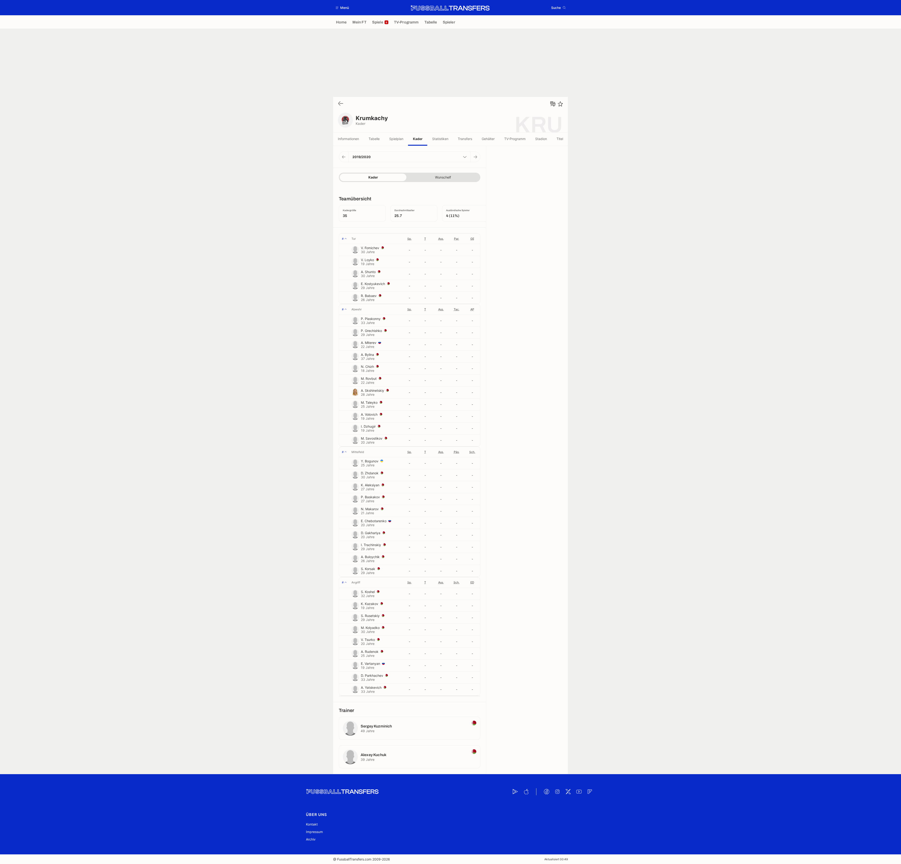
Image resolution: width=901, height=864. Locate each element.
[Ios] (526, 791)
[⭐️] (560, 104)
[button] (342, 7)
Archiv (311, 839)
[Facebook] (546, 791)
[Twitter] (568, 791)
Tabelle (374, 139)
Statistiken (440, 139)
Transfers (465, 139)
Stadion (541, 139)
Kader (418, 139)
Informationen (348, 139)
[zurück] (341, 104)
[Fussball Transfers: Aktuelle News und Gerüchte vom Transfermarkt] (450, 8)
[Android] (515, 791)
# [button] (343, 238)
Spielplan (396, 139)
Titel (560, 139)
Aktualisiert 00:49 (556, 859)
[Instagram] (557, 791)
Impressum (314, 832)
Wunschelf (443, 177)
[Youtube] (578, 791)
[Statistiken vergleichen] (553, 104)
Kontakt (312, 824)
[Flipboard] (589, 791)
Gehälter (488, 139)
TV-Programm (515, 139)
